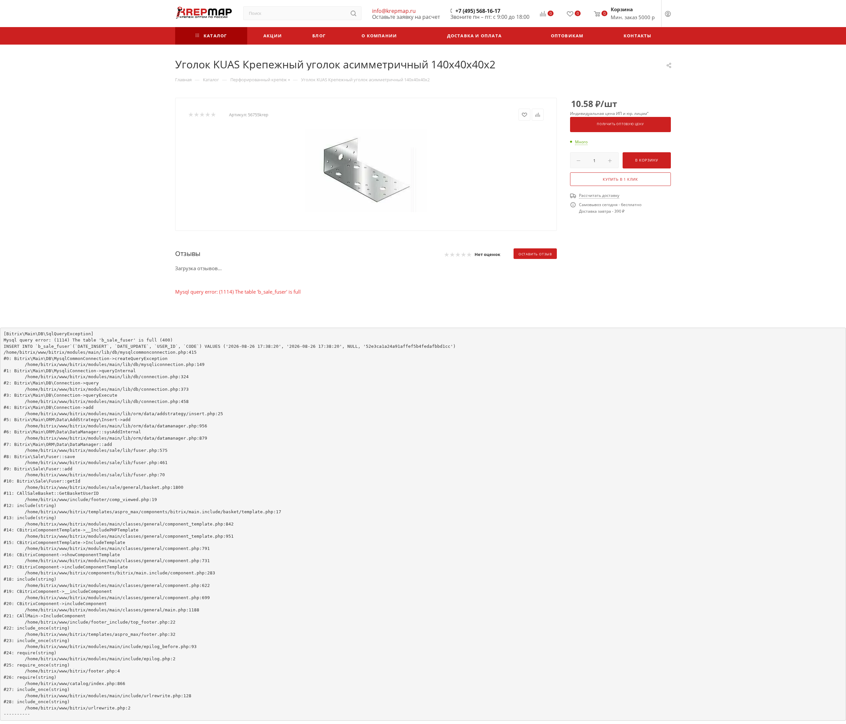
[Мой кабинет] (668, 14)
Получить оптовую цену (620, 124)
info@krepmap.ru (394, 11)
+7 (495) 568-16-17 (477, 11)
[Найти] (353, 13)
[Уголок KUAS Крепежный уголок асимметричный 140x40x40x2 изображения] (366, 170)
